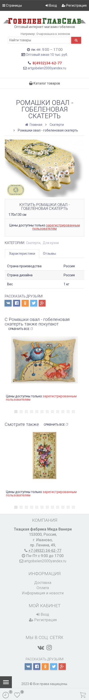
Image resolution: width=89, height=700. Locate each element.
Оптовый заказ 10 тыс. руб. (47, 54)
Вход (52, 5)
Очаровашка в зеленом (53, 34)
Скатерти (57, 125)
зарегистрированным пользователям (56, 226)
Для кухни (51, 243)
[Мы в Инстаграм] (49, 647)
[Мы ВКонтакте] (40, 647)
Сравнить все (18, 329)
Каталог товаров (46, 83)
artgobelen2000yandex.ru (47, 68)
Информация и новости (43, 593)
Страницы (13, 5)
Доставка (42, 582)
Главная (35, 125)
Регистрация (76, 5)
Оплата (43, 588)
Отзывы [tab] (49, 253)
